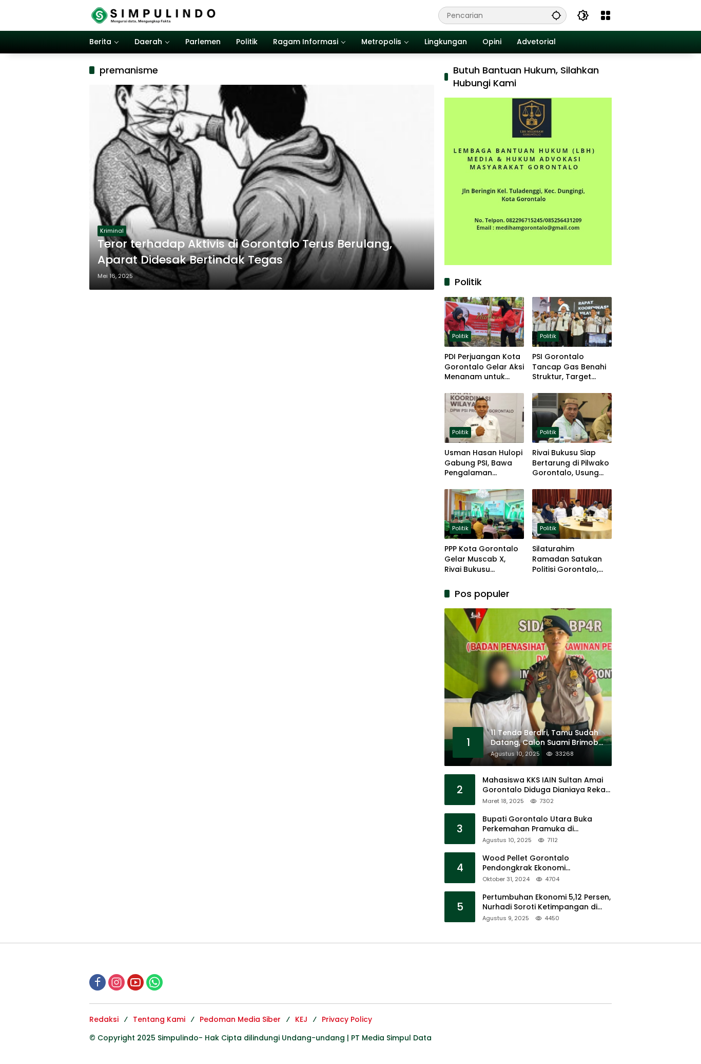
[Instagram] (116, 982)
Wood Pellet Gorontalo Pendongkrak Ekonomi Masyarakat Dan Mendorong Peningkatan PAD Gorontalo (536, 863)
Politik (460, 336)
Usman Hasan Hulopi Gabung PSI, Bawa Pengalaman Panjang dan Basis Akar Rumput (483, 463)
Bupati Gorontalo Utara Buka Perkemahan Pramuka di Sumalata (537, 824)
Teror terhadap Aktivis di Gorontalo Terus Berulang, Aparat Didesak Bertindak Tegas (245, 252)
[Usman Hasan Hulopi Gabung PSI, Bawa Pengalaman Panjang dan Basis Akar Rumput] (484, 418)
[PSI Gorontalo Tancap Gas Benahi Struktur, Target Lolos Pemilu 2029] (572, 322)
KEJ (301, 1019)
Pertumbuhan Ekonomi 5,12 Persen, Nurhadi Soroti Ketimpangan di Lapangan (546, 902)
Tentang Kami (159, 1019)
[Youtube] (135, 982)
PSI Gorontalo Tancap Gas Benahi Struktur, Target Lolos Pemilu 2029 (569, 367)
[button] (556, 15)
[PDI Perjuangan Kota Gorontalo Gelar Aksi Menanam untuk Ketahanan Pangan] (484, 322)
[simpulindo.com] (153, 15)
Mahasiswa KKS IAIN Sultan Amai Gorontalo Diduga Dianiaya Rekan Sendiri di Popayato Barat (546, 785)
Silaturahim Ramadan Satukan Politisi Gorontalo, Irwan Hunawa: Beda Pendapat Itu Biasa (570, 559)
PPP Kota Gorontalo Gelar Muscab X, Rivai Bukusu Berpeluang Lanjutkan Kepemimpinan (481, 559)
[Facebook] (97, 982)
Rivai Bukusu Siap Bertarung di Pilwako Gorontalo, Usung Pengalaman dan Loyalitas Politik (570, 463)
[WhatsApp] (154, 982)
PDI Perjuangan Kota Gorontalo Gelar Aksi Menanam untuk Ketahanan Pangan (484, 367)
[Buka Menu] (605, 15)
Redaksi (104, 1019)
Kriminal (112, 231)
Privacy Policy (347, 1019)
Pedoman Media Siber (240, 1019)
